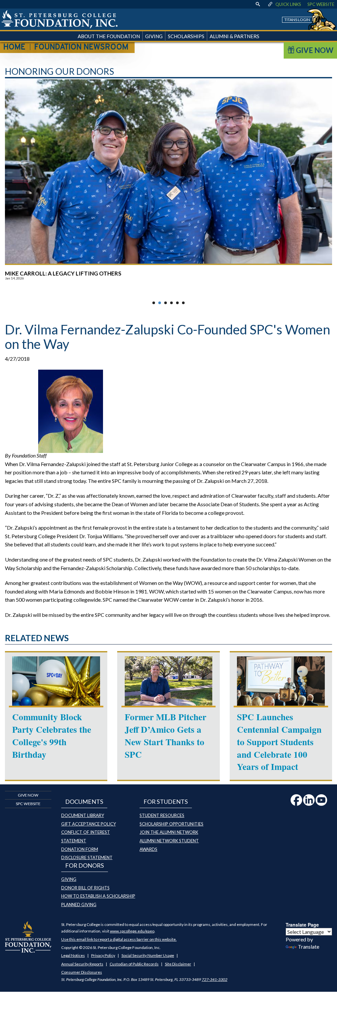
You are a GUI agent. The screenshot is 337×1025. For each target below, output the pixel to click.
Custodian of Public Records (134, 963)
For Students (165, 801)
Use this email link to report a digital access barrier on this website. (119, 939)
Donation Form (79, 849)
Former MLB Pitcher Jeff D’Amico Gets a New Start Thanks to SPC (165, 735)
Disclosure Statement (87, 857)
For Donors (84, 865)
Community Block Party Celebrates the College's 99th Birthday (51, 735)
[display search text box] (258, 4)
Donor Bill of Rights (85, 887)
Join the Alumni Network (169, 832)
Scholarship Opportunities (171, 824)
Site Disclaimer (178, 963)
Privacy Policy (103, 955)
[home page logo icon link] (59, 19)
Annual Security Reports (82, 963)
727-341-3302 (214, 979)
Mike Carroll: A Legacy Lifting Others (63, 273)
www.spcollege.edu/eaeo (132, 931)
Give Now (314, 50)
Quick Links (288, 4)
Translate (308, 946)
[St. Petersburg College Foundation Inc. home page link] (28, 936)
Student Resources (162, 815)
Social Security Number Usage (147, 955)
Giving (68, 879)
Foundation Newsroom (81, 47)
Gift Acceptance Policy (88, 824)
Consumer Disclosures (81, 972)
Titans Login (297, 19)
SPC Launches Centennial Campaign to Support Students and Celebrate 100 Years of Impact (279, 741)
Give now (28, 795)
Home (14, 47)
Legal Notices (73, 955)
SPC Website (320, 4)
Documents (84, 801)
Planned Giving (78, 904)
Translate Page (302, 924)
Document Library (82, 815)
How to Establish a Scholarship (98, 896)
